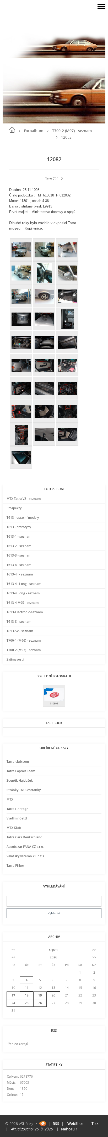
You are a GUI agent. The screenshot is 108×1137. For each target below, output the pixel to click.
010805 (54, 703)
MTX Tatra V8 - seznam (24, 498)
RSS (56, 1123)
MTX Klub (14, 828)
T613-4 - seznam (19, 565)
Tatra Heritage (17, 809)
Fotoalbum (33, 130)
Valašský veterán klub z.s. (26, 856)
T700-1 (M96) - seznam (24, 640)
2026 (53, 957)
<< (13, 949)
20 (53, 995)
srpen (53, 949)
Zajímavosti (15, 659)
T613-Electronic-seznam (25, 612)
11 (27, 987)
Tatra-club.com (18, 761)
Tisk (95, 1123)
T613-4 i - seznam (20, 574)
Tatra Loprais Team (21, 771)
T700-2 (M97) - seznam (72, 130)
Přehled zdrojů (17, 1044)
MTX (10, 799)
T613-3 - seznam (19, 555)
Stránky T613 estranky (24, 790)
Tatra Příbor (15, 865)
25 (27, 1003)
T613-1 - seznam (19, 536)
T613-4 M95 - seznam (23, 602)
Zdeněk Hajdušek (20, 780)
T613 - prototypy (19, 527)
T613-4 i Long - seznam (24, 584)
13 (53, 987)
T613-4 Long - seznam (23, 593)
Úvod (12, 130)
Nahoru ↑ (69, 1128)
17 (13, 995)
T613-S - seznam (19, 621)
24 (13, 1003)
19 (40, 995)
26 (40, 1003)
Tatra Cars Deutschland (24, 837)
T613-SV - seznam (20, 631)
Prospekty (14, 508)
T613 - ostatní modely (23, 517)
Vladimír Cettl (17, 818)
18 (27, 995)
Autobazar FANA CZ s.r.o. (25, 846)
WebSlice (75, 1123)
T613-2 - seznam (19, 546)
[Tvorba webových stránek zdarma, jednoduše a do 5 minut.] (42, 1123)
